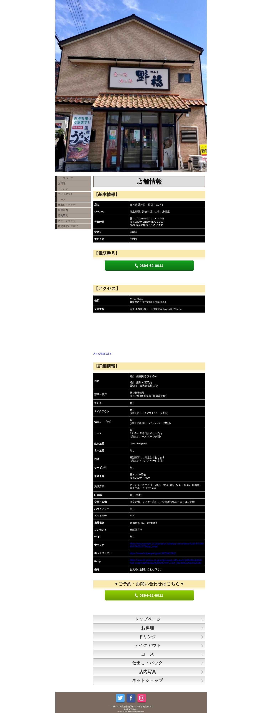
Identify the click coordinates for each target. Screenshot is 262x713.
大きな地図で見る (102, 353)
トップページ (65, 178)
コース (61, 199)
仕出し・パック (66, 204)
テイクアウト (65, 194)
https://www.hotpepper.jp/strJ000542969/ (153, 553)
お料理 (61, 183)
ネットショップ (66, 220)
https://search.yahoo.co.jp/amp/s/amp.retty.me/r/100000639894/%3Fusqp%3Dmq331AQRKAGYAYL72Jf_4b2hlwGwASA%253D (166, 561)
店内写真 (63, 215)
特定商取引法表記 (68, 226)
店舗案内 (63, 210)
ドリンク (63, 188)
